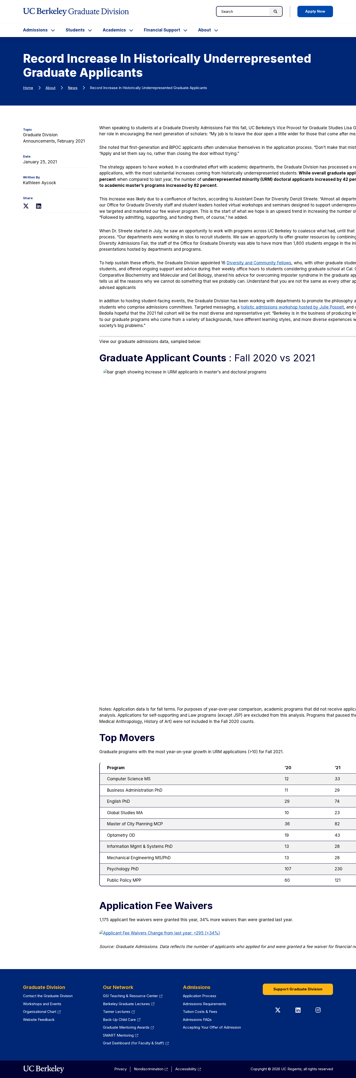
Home (28, 87)
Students (75, 30)
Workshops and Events (42, 1004)
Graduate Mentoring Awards (128, 1027)
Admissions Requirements (204, 1004)
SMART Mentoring (120, 1035)
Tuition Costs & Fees (200, 1011)
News (72, 87)
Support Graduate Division (297, 989)
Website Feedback (38, 1019)
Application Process (199, 996)
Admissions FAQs (197, 1019)
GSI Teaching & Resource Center (133, 996)
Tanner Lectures (119, 1011)
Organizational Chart (42, 1011)
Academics (114, 30)
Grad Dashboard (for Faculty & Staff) (136, 1043)
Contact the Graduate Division (48, 996)
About (204, 30)
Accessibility (188, 1069)
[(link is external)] (43, 1069)
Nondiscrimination (151, 1069)
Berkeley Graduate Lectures (129, 1004)
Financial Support (162, 30)
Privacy (120, 1069)
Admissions (35, 30)
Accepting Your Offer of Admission (212, 1027)
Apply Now (315, 11)
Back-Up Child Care (121, 1019)
